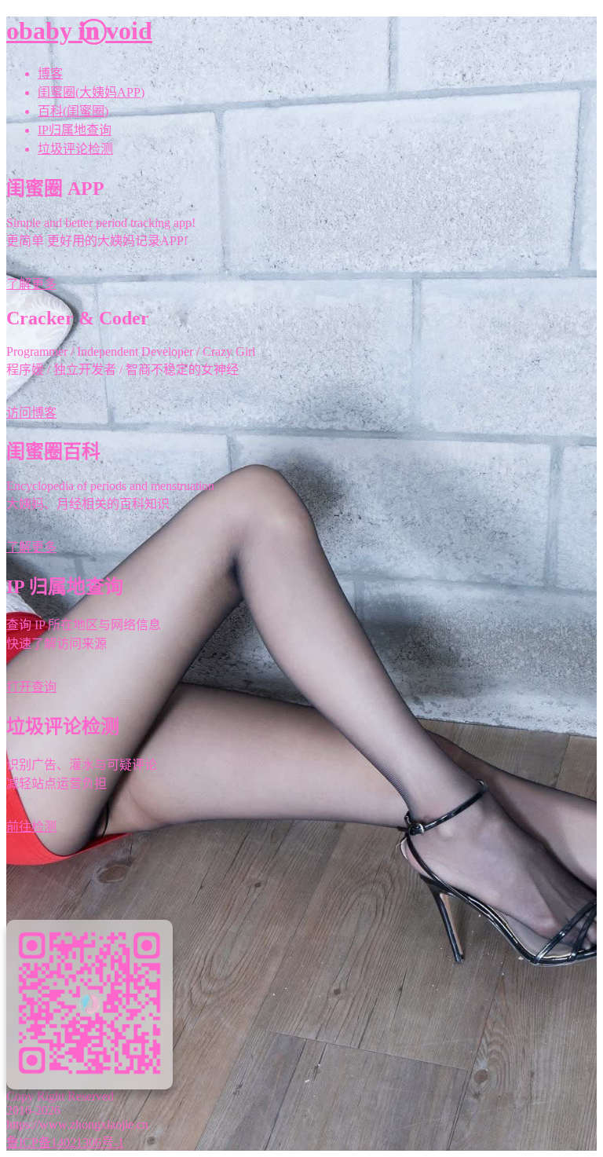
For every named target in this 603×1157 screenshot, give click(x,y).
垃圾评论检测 (75, 149)
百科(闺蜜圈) (73, 111)
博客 (50, 73)
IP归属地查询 (74, 130)
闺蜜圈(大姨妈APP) (91, 92)
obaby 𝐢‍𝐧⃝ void (79, 30)
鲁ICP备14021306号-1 (65, 1142)
